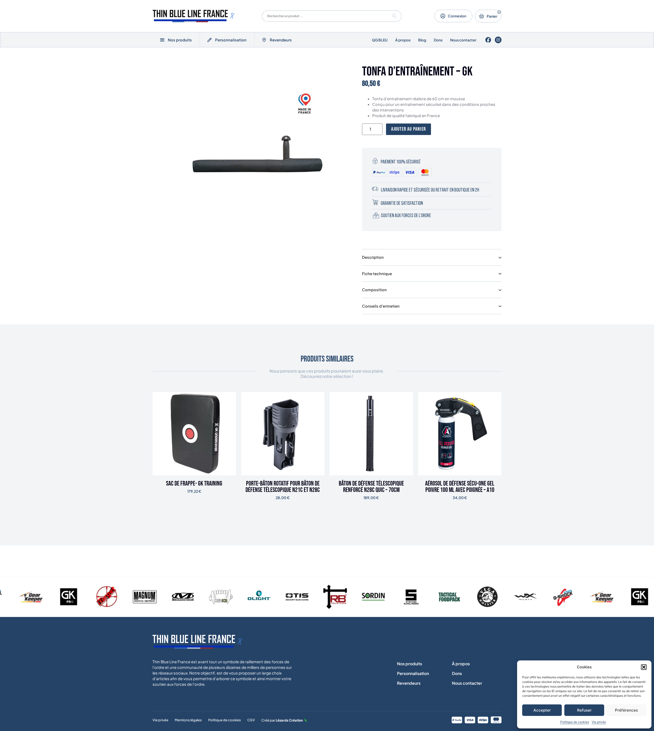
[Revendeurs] (264, 40)
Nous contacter (463, 40)
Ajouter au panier (408, 129)
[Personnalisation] (209, 40)
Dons (438, 40)
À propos (403, 40)
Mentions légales (188, 720)
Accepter (542, 710)
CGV (251, 720)
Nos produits (409, 663)
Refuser (584, 710)
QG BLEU (380, 40)
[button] (643, 667)
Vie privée (599, 722)
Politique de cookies (574, 722)
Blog (422, 40)
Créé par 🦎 (284, 720)
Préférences (626, 710)
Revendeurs (281, 39)
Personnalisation (231, 39)
